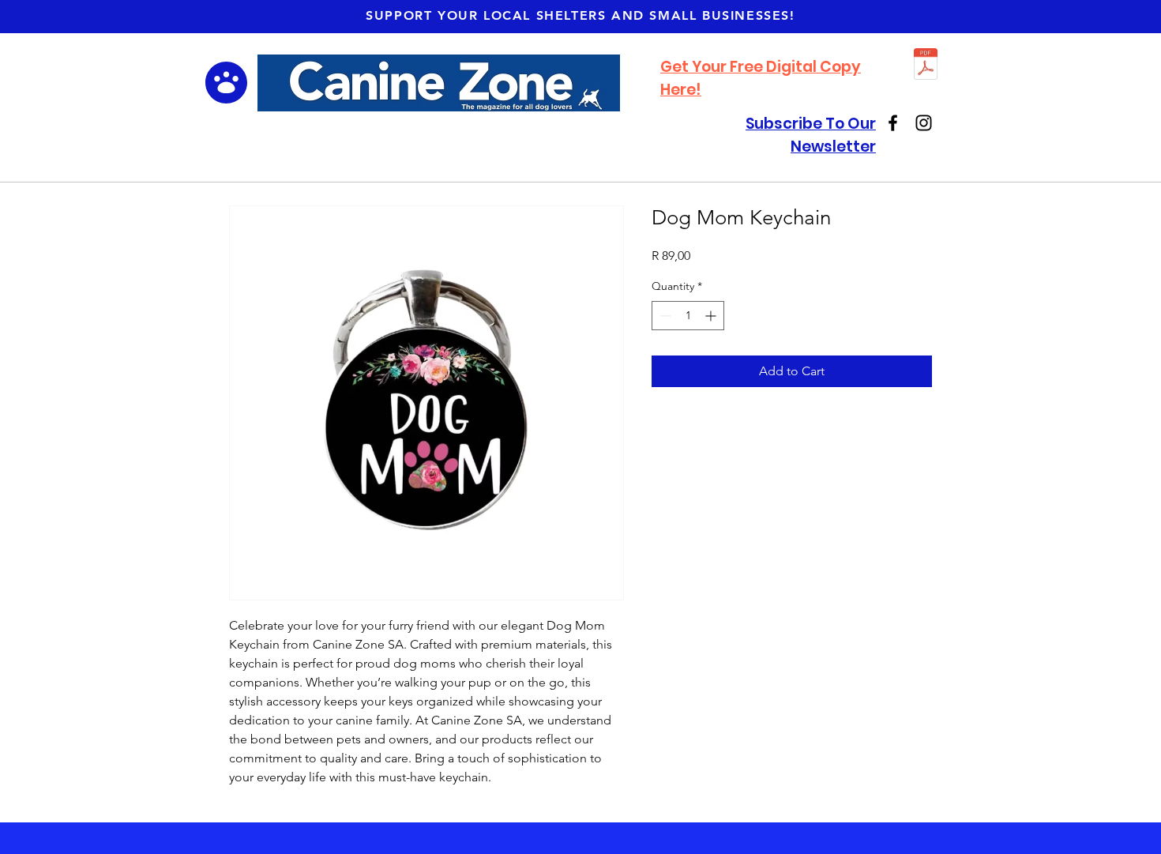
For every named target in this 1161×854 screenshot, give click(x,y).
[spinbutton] (688, 315)
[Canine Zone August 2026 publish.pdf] (925, 66)
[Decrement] (664, 315)
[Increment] (712, 315)
